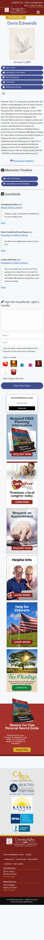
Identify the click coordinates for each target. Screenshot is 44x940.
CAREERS (8, 864)
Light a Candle (10, 68)
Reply (3, 223)
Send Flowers (10, 82)
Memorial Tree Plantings (13, 87)
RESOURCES (33, 859)
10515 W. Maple (9, 885)
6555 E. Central (8, 872)
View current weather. (23, 161)
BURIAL (29, 854)
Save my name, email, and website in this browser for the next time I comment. (20, 350)
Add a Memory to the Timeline (15, 72)
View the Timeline (13, 179)
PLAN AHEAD (21, 859)
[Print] (4, 93)
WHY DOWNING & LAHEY (14, 854)
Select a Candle (9, 358)
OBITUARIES (18, 864)
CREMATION (9, 859)
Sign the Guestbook (12, 77)
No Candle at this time (14, 379)
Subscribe (22, 408)
